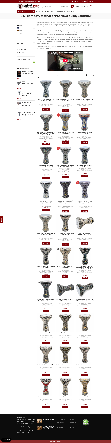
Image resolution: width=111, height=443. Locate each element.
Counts (48, 422)
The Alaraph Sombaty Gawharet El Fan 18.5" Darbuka (65, 333)
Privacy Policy (59, 427)
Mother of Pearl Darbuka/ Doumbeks (46, 104)
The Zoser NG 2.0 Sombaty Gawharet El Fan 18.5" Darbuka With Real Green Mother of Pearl (46, 133)
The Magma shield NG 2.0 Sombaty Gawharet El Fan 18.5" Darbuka (65, 166)
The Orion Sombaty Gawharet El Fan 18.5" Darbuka (84, 100)
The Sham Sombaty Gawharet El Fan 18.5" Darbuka (65, 267)
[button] (55, 441)
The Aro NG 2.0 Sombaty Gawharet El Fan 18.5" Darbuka (65, 234)
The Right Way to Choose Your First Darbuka (48, 420)
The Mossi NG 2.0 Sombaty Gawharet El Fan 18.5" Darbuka (46, 234)
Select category (64, 6)
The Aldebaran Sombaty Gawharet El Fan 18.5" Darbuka (84, 166)
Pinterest (79, 1)
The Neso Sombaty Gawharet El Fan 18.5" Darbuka (65, 133)
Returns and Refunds (61, 425)
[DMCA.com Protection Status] (86, 422)
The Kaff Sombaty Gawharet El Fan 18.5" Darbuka (85, 397)
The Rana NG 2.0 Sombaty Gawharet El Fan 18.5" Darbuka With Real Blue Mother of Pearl (65, 301)
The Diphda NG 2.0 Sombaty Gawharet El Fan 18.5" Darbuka (46, 200)
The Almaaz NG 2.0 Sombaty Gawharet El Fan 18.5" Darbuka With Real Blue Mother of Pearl (46, 167)
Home (38, 75)
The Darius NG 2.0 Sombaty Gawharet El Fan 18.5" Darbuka (46, 100)
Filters (91, 75)
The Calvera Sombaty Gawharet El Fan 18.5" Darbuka (65, 365)
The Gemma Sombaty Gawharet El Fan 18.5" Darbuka (65, 100)
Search (72, 6)
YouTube (77, 1)
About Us (72, 419)
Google (74, 1)
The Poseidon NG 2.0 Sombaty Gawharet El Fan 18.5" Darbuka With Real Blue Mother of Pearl (84, 267)
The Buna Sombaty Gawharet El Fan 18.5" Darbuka (84, 333)
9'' (38, 77)
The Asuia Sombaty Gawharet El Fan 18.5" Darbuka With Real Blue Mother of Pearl (85, 301)
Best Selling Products (65, 104)
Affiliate (72, 427)
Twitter (72, 1)
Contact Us (90, 1)
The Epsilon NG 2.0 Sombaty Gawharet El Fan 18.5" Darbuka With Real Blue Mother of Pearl (46, 301)
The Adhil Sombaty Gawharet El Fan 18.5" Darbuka (84, 133)
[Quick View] (54, 81)
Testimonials (73, 422)
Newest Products (43, 105)
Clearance (65, 170)
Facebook (71, 1)
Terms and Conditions (61, 419)
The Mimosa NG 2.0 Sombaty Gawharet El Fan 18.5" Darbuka (85, 234)
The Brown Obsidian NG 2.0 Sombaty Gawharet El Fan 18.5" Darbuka (84, 200)
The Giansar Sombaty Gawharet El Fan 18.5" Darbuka (46, 267)
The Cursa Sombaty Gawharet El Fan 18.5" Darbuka (84, 365)
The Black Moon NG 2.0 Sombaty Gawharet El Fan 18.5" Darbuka (65, 200)
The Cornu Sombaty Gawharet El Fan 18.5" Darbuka (46, 365)
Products (50, 105)
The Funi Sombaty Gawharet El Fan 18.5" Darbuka (65, 397)
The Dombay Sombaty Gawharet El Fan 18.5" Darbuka (46, 397)
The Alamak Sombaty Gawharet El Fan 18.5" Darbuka (46, 333)
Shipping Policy (60, 422)
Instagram (76, 1)
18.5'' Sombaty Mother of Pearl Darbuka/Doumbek (46, 102)
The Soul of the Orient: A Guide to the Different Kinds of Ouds (48, 427)
